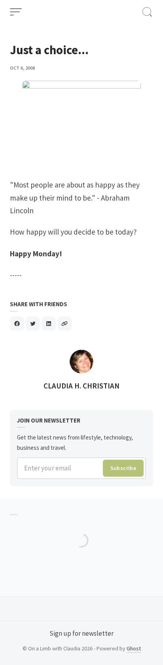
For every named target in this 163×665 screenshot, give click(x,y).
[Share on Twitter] (33, 323)
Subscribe (123, 468)
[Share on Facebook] (17, 323)
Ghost (134, 648)
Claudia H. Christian (81, 385)
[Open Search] (147, 12)
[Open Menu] (16, 12)
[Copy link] (64, 323)
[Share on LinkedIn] (49, 323)
